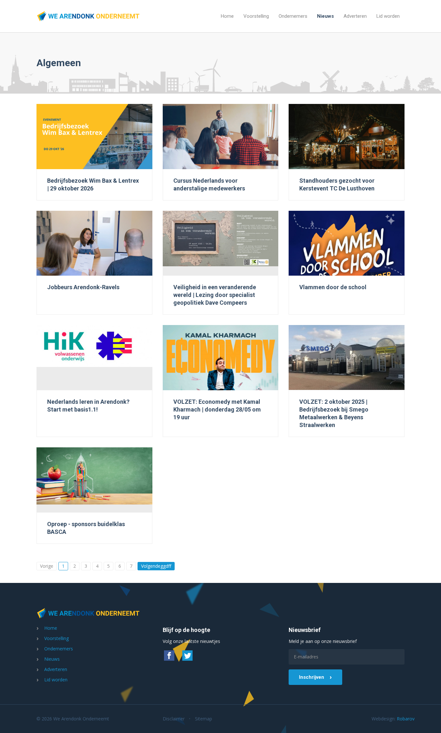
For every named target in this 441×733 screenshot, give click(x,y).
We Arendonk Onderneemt (88, 16)
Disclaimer (174, 719)
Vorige (46, 566)
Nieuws (325, 16)
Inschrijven (311, 677)
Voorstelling (256, 16)
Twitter (187, 655)
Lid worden (388, 16)
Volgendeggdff (156, 566)
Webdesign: (388, 719)
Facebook (169, 655)
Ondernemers (293, 16)
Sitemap (203, 719)
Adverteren (355, 16)
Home (227, 16)
